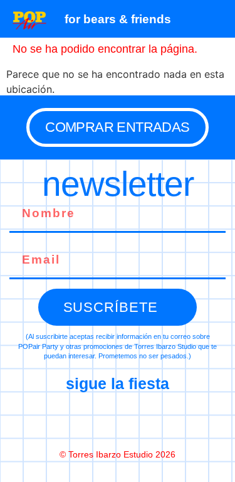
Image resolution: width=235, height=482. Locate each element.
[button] (219, 19)
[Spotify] (170, 420)
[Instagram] (117, 420)
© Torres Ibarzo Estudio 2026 (117, 454)
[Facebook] (65, 420)
